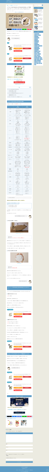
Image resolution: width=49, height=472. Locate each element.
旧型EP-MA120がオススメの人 (12, 94)
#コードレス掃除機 (36, 40)
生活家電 (11, 5)
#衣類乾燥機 (38, 55)
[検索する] (42, 5)
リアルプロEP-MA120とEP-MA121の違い (13, 89)
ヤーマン (35, 60)
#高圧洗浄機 (35, 56)
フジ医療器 (41, 59)
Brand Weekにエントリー (19, 412)
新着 (39, 63)
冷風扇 (35, 63)
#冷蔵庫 (39, 51)
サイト (7, 450)
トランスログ (9, 1)
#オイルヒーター (36, 36)
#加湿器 (35, 52)
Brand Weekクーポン (19, 414)
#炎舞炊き (38, 52)
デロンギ (35, 59)
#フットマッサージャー (36, 48)
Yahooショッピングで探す (18, 316)
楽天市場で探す (27, 48)
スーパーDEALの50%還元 (15, 79)
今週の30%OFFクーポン (20, 409)
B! (19, 29)
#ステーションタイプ (36, 44)
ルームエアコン (38, 60)
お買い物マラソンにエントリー (19, 82)
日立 (41, 63)
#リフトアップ (36, 51)
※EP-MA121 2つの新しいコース (19, 233)
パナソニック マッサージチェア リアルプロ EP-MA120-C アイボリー (22, 311)
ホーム (8, 5)
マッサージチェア (15, 5)
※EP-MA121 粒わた (19, 263)
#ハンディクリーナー (36, 47)
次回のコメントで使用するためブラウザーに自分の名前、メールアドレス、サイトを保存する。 (15, 454)
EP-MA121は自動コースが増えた (13, 90)
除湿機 (35, 64)
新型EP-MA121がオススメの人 (12, 95)
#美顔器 (35, 55)
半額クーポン (9, 79)
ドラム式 (38, 59)
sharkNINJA (39, 56)
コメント (7, 433)
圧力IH (37, 63)
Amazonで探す (18, 48)
